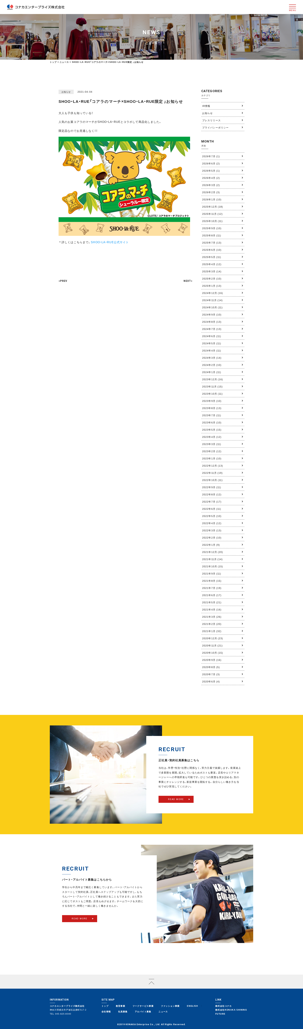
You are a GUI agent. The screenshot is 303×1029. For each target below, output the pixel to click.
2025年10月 (212, 221)
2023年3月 (211, 444)
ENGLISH (192, 1005)
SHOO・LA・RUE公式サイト (110, 242)
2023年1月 (211, 458)
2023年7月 (211, 415)
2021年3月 (211, 616)
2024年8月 (211, 321)
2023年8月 (211, 408)
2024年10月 (212, 307)
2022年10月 (212, 480)
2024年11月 (212, 300)
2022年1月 (211, 544)
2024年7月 (211, 329)
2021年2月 (211, 624)
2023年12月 (212, 379)
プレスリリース (211, 120)
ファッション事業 (170, 1005)
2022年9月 (211, 487)
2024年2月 (211, 365)
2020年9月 (211, 660)
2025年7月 (211, 242)
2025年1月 (211, 285)
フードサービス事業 (143, 1005)
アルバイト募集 (143, 1011)
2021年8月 (211, 580)
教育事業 (120, 1005)
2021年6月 (211, 595)
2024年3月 (211, 357)
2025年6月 (211, 249)
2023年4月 (211, 437)
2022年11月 (212, 472)
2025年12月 (212, 206)
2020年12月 (212, 638)
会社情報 (106, 1011)
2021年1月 (211, 631)
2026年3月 (211, 185)
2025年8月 (211, 235)
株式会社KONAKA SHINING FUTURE (231, 1011)
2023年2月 (211, 451)
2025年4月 (211, 264)
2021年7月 (211, 588)
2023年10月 (212, 393)
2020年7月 (211, 674)
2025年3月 (211, 271)
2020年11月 (212, 645)
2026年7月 (211, 156)
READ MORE (176, 799)
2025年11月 (212, 213)
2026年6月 (211, 163)
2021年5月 (211, 602)
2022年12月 (212, 465)
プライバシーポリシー (215, 127)
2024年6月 (211, 336)
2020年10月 (212, 652)
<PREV (63, 281)
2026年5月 (211, 170)
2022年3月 (211, 530)
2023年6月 (211, 422)
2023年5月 (211, 429)
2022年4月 (211, 523)
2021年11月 (212, 559)
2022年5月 (211, 516)
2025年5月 (211, 257)
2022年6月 (211, 508)
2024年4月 (211, 350)
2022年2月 (211, 537)
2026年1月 (211, 199)
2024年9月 (211, 314)
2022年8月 (211, 494)
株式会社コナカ (223, 1005)
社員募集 (123, 1011)
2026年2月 (211, 192)
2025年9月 (211, 228)
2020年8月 (211, 667)
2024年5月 (211, 343)
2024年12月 (212, 293)
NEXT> (188, 281)
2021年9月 (211, 573)
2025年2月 (211, 278)
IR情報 (206, 106)
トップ (53, 62)
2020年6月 (211, 681)
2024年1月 (211, 372)
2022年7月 (211, 501)
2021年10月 (212, 566)
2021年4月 (211, 609)
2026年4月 (211, 178)
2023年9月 (211, 401)
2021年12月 (212, 552)
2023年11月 (212, 386)
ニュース (163, 1011)
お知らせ (207, 113)
